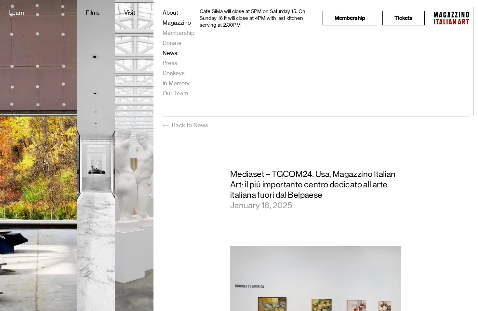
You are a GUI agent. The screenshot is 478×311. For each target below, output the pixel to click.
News (170, 52)
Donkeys (174, 73)
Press (170, 63)
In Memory (176, 83)
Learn (16, 12)
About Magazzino (177, 17)
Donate (172, 42)
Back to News (190, 125)
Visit (129, 12)
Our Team (175, 93)
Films (93, 12)
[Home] (451, 18)
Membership (178, 32)
